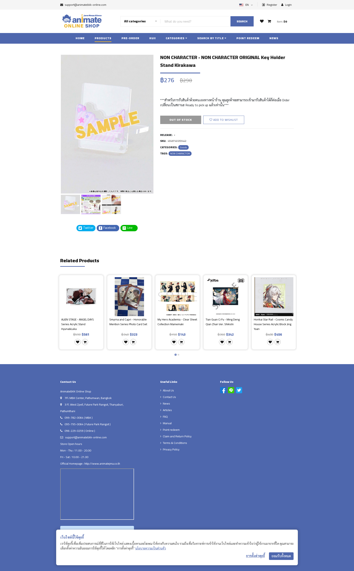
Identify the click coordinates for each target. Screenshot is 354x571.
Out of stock (180, 119)
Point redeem (247, 38)
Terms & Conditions (175, 443)
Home (80, 38)
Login (288, 5)
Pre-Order (130, 38)
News (273, 38)
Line (131, 228)
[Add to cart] (85, 342)
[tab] (175, 354)
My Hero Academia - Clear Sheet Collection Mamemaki (177, 322)
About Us (168, 390)
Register (271, 5)
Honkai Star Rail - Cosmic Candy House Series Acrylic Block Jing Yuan (273, 324)
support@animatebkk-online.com (85, 4)
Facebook (109, 228)
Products (103, 38)
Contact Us (169, 397)
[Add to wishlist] (78, 342)
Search (242, 21)
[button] (70, 204)
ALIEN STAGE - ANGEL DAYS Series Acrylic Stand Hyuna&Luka (77, 324)
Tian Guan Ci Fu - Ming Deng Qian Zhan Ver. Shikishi (223, 322)
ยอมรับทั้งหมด (281, 556)
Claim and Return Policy (177, 436)
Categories (175, 38)
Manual (167, 423)
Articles (167, 410)
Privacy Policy (171, 449)
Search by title (211, 38)
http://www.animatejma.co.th (102, 463)
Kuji (152, 38)
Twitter (88, 228)
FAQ (165, 416)
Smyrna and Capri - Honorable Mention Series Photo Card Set (128, 322)
